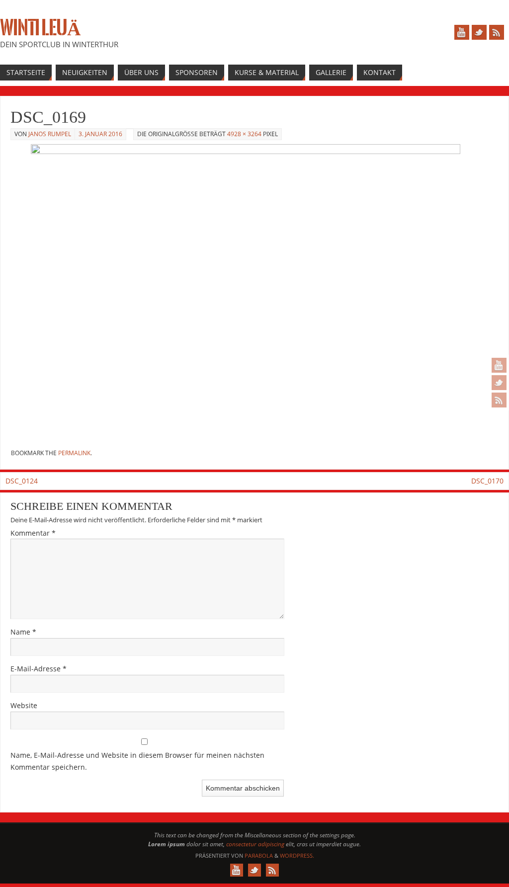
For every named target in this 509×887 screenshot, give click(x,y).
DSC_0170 (487, 480)
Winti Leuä (40, 28)
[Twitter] (499, 382)
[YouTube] (499, 365)
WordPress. (297, 855)
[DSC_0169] (254, 292)
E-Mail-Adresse (38, 668)
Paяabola (259, 855)
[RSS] (499, 400)
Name (23, 632)
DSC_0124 (21, 480)
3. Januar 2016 (100, 134)
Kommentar (33, 533)
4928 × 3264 (244, 134)
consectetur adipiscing (255, 844)
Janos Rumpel (49, 134)
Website (23, 705)
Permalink (74, 453)
